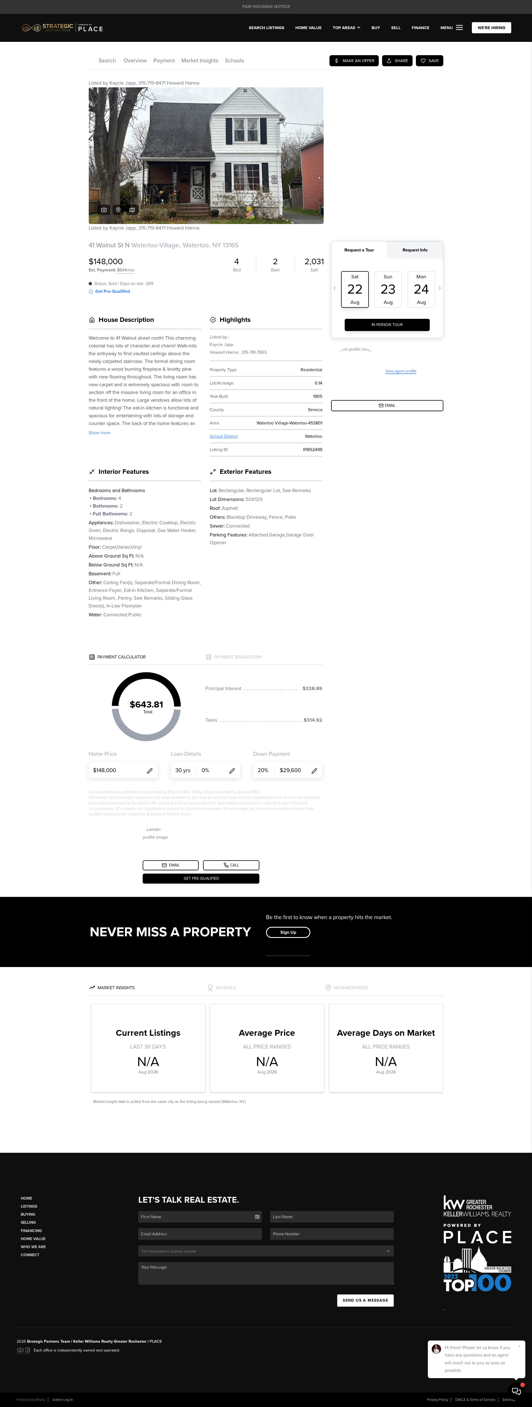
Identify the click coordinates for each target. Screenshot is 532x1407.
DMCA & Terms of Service (475, 1400)
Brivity (40, 1400)
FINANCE (420, 27)
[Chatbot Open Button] (516, 1391)
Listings (29, 1206)
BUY (376, 27)
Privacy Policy (437, 1400)
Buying (28, 1214)
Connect (30, 1255)
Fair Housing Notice (266, 6)
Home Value (308, 27)
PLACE (156, 1341)
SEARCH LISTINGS (266, 27)
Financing (31, 1230)
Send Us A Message (365, 1300)
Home (26, 1198)
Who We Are (33, 1247)
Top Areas (344, 27)
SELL (396, 27)
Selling (28, 1222)
